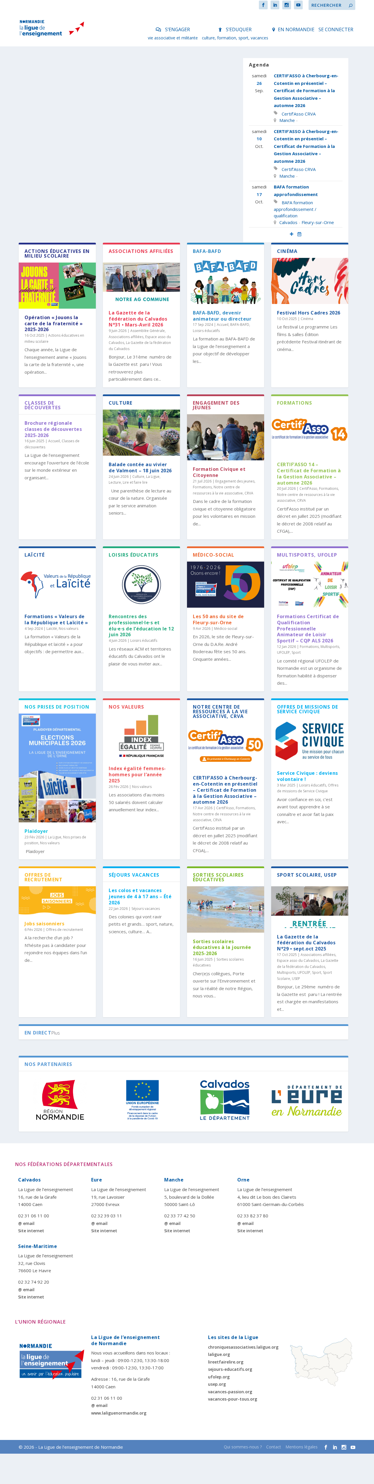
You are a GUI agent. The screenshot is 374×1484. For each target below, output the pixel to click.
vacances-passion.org (230, 1391)
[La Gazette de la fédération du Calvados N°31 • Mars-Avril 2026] (141, 281)
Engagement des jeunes (234, 481)
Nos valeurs (68, 628)
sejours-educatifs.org (230, 1369)
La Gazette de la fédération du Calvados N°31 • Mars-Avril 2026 (138, 319)
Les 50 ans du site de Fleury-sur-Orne (218, 619)
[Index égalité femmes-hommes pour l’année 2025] (141, 737)
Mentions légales (301, 1447)
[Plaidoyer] (57, 768)
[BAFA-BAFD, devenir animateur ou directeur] (225, 281)
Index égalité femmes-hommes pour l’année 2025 (137, 774)
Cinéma (307, 318)
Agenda (259, 65)
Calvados (288, 222)
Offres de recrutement (64, 929)
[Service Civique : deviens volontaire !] (309, 741)
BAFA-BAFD (239, 324)
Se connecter (335, 29)
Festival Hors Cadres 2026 (308, 313)
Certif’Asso (293, 114)
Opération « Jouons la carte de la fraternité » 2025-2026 (54, 323)
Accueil (222, 324)
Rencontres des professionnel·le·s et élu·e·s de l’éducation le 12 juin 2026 (141, 625)
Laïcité (51, 628)
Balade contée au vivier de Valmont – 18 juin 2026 (140, 467)
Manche (287, 120)
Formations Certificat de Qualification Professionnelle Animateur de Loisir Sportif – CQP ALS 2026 (308, 628)
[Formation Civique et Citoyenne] (225, 437)
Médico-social (225, 628)
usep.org (217, 1384)
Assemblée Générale (147, 330)
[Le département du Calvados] (224, 1100)
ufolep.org (219, 1377)
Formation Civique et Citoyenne (219, 472)
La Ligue (153, 476)
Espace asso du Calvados (298, 960)
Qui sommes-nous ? (243, 1447)
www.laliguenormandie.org (118, 1413)
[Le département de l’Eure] (307, 1100)
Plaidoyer (36, 831)
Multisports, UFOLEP (293, 972)
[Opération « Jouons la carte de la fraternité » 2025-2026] (57, 286)
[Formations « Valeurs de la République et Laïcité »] (57, 585)
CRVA (310, 114)
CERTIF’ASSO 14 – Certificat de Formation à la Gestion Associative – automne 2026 (309, 473)
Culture (138, 476)
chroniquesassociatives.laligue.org (243, 1347)
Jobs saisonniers (44, 923)
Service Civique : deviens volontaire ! (307, 776)
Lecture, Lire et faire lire (128, 482)
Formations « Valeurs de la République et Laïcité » (56, 619)
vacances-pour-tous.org (232, 1399)
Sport (296, 652)
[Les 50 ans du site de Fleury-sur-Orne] (225, 585)
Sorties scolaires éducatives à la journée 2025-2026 (222, 947)
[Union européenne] (142, 1100)
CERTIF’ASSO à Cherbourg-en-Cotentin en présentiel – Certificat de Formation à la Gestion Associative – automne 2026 (306, 90)
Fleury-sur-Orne (318, 222)
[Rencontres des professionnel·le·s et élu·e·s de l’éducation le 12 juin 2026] (141, 585)
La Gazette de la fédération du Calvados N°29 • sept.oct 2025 (306, 943)
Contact (273, 1447)
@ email (26, 1223)
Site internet (31, 1230)
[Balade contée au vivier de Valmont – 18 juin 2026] (141, 433)
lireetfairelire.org (225, 1362)
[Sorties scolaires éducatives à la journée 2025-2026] (225, 909)
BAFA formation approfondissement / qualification (295, 209)
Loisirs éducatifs (206, 330)
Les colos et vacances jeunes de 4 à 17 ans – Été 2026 (140, 896)
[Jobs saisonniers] (57, 900)
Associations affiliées (126, 336)
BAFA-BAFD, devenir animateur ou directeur (222, 316)
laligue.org (219, 1354)
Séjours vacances (145, 908)
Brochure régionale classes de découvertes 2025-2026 (53, 429)
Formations (202, 487)
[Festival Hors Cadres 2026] (309, 281)
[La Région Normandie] (60, 1100)
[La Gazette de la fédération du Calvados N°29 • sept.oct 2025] (309, 905)
